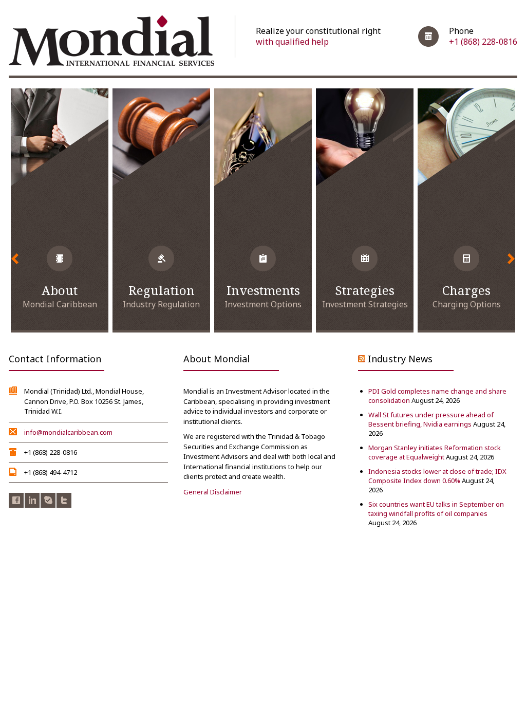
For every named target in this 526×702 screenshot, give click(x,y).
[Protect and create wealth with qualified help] (111, 41)
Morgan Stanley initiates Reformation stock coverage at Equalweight (434, 452)
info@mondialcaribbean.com (68, 432)
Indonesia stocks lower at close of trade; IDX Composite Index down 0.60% (437, 476)
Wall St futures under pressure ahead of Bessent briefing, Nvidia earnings (431, 419)
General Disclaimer (212, 491)
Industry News (400, 359)
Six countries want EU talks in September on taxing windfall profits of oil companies (436, 509)
